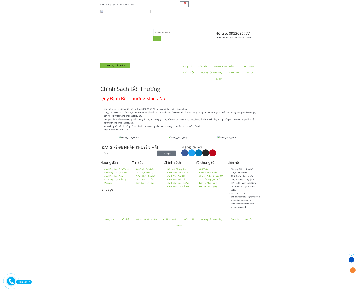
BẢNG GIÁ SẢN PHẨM (223, 66)
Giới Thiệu (202, 66)
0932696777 (24, 281)
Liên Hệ (218, 79)
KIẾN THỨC (189, 72)
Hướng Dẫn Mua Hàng (212, 72)
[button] (103, 137)
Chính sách (234, 72)
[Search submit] (157, 38)
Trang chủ (187, 66)
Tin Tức (249, 72)
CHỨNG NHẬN (247, 66)
